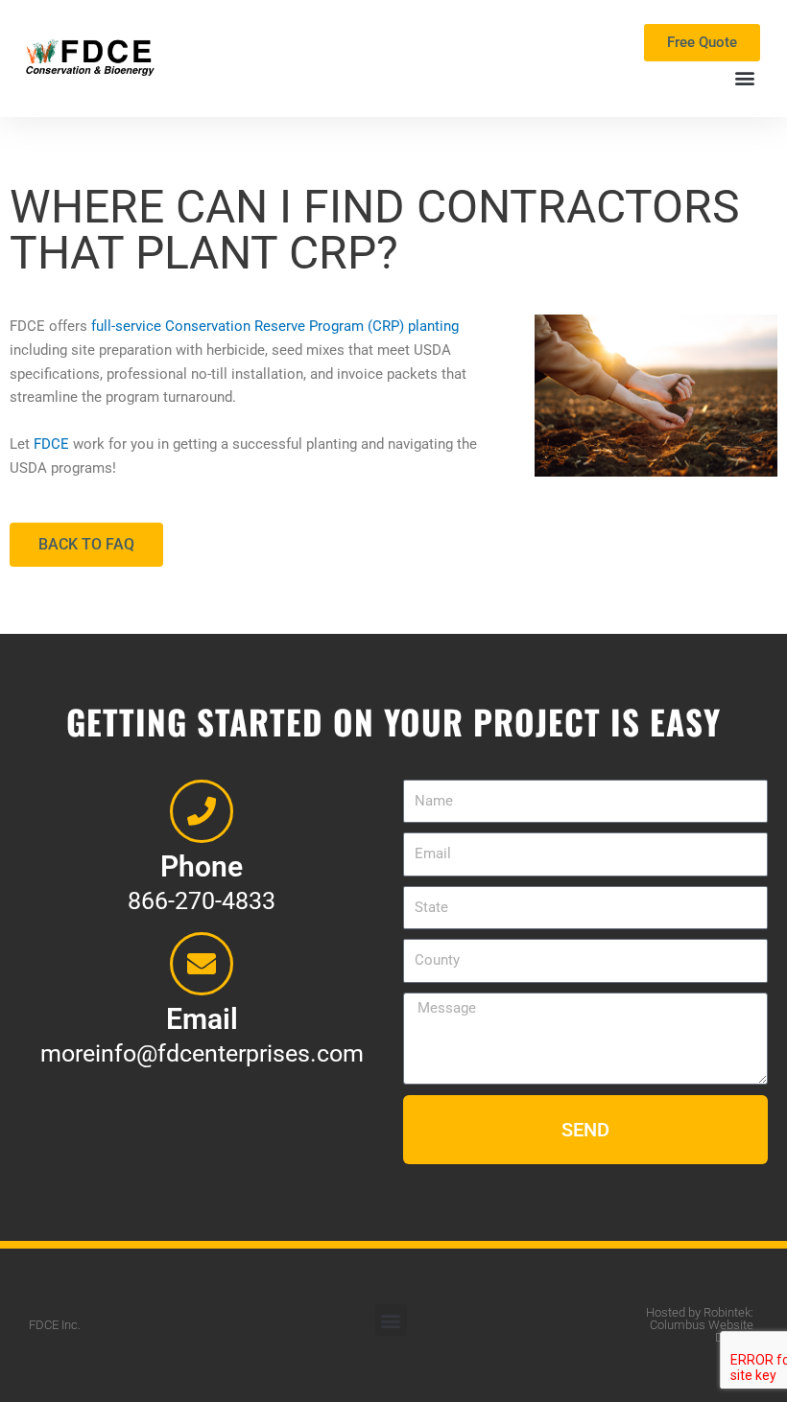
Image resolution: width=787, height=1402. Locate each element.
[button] (744, 77)
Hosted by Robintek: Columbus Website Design (699, 1324)
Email (202, 1019)
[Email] (201, 963)
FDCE (51, 444)
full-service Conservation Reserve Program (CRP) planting (275, 326)
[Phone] (201, 811)
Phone (201, 866)
